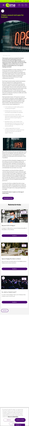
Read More (14, 235)
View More (5, 310)
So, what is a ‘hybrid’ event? (9, 292)
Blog (24, 245)
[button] (26, 5)
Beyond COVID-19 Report (8, 225)
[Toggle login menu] (19, 5)
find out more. (15, 1)
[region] (14, 417)
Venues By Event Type (8, 198)
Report (23, 212)
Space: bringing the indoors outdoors (11, 259)
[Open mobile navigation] (3, 5)
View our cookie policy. (13, 416)
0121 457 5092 (22, 5)
